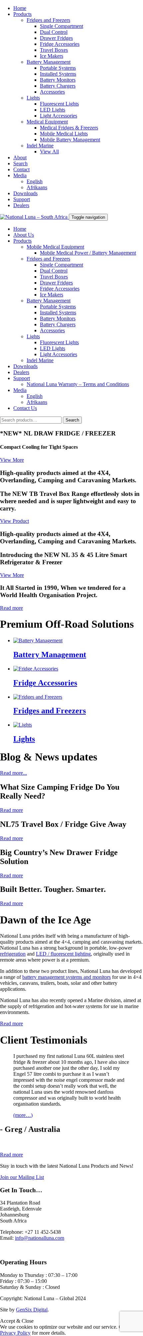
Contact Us (25, 408)
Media (20, 175)
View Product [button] (14, 521)
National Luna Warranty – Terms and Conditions (78, 384)
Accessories (52, 92)
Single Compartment (61, 26)
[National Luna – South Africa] (34, 217)
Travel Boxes (54, 50)
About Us (23, 235)
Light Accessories (58, 115)
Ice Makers (51, 56)
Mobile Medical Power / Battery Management (88, 253)
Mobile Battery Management (70, 139)
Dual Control (54, 32)
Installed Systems (58, 74)
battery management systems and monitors (66, 977)
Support (21, 199)
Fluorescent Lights (59, 104)
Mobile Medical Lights (64, 133)
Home (19, 8)
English (35, 181)
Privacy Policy (15, 1333)
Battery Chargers (57, 86)
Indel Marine (40, 145)
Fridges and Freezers (48, 20)
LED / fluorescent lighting (63, 954)
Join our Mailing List (22, 1177)
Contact (21, 169)
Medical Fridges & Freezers (69, 127)
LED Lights (52, 110)
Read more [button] (11, 608)
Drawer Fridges (56, 38)
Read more (11, 1023)
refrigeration (13, 954)
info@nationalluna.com (39, 1238)
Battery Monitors (57, 80)
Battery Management (49, 62)
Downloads (25, 193)
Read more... (13, 773)
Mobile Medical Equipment (55, 247)
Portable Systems (58, 68)
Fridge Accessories (59, 44)
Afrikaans (37, 187)
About (20, 157)
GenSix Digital (32, 1309)
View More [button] (12, 460)
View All (49, 151)
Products (22, 14)
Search (20, 163)
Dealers (21, 205)
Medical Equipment (47, 121)
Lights (33, 98)
